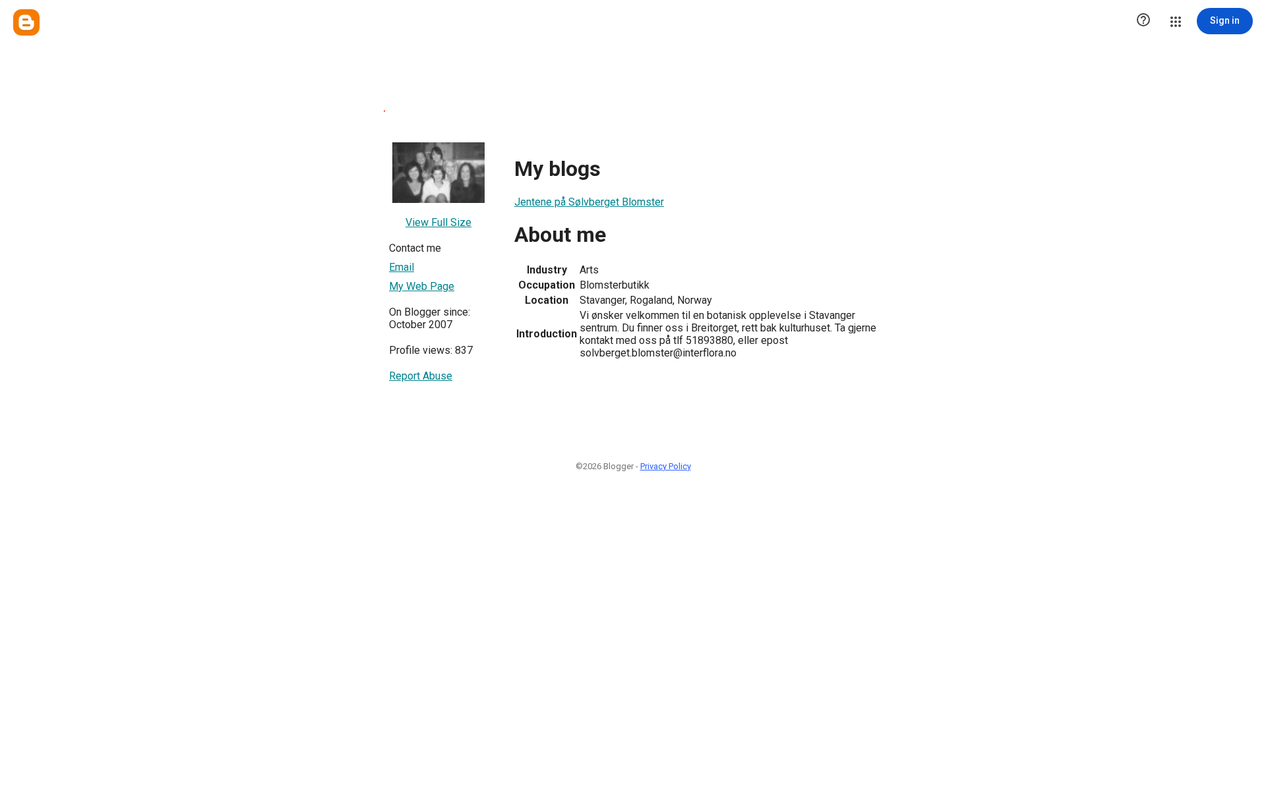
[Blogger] (26, 22)
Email (401, 267)
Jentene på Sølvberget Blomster (589, 202)
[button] (1143, 21)
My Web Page (421, 286)
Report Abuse (420, 376)
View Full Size (438, 222)
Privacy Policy (665, 466)
